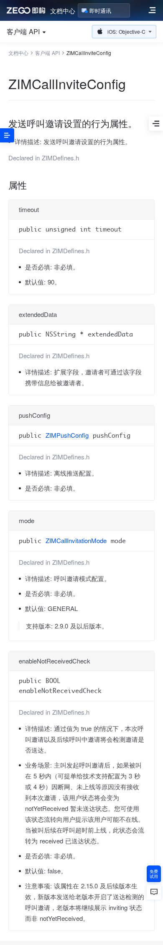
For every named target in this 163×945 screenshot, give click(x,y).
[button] (124, 31)
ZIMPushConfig (67, 435)
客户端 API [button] (23, 31)
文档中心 (62, 10)
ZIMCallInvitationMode (76, 540)
